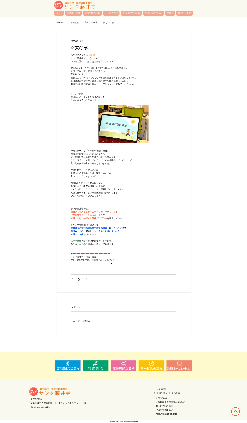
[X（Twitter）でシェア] (79, 279)
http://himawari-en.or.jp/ (166, 414)
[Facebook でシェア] (72, 279)
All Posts (60, 22)
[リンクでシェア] (86, 279)
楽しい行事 (108, 22)
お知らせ (74, 22)
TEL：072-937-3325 (40, 407)
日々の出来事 (91, 22)
